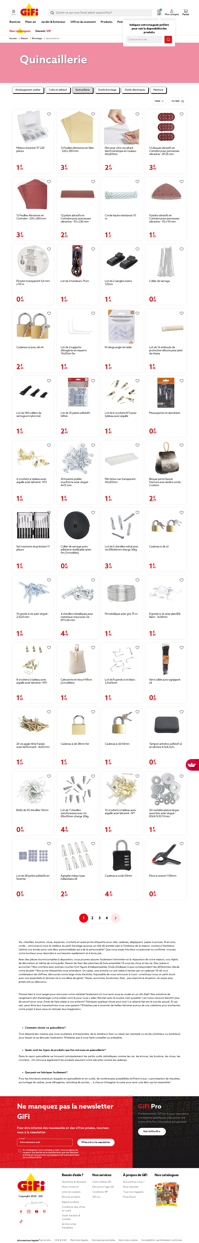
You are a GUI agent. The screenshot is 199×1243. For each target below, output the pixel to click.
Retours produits (71, 1197)
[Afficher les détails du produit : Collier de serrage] (166, 261)
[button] (159, 12)
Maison (24, 38)
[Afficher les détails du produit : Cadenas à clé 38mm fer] (77, 723)
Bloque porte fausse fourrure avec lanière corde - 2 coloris (165, 482)
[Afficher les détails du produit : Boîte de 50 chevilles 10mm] (33, 789)
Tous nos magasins (133, 1192)
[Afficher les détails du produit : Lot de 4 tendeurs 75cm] (77, 261)
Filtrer (175, 101)
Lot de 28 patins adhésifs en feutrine (32, 877)
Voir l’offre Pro (152, 1131)
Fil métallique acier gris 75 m (121, 614)
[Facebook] (21, 1211)
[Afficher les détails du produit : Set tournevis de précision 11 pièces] (33, 525)
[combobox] (100, 12)
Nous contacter (70, 1187)
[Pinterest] (44, 1211)
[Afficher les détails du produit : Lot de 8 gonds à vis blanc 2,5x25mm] (121, 659)
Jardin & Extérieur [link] (53, 22)
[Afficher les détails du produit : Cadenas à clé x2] (166, 525)
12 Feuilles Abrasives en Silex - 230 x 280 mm (77, 149)
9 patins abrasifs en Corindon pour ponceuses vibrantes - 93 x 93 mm (164, 218)
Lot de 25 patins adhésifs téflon (75, 414)
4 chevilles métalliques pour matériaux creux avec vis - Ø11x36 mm (77, 617)
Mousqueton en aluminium (164, 413)
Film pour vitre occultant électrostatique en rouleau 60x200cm (120, 151)
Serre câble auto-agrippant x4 (164, 681)
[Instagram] (29, 1211)
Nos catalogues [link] (19, 31)
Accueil (13, 38)
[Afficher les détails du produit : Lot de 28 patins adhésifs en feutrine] (33, 855)
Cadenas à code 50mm (118, 875)
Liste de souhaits (71, 1192)
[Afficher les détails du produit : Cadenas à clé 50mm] (121, 723)
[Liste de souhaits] (49, 114)
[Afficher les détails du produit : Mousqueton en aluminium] (166, 392)
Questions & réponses (74, 1182)
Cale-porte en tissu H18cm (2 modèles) (76, 681)
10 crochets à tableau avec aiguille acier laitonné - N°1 (120, 812)
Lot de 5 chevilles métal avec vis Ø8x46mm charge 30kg (121, 548)
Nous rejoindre (131, 1187)
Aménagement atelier (27, 90)
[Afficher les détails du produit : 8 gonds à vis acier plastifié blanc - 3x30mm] (166, 592)
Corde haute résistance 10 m (120, 217)
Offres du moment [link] (83, 22)
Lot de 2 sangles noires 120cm (118, 283)
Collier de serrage (159, 281)
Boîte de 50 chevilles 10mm (32, 810)
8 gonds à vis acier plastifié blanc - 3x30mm (164, 615)
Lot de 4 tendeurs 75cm (75, 281)
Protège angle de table (118, 347)
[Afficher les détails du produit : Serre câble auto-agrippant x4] (166, 659)
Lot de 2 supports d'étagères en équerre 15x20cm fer (74, 350)
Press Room (129, 1197)
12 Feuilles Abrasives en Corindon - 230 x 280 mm (31, 217)
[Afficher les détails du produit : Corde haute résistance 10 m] (121, 194)
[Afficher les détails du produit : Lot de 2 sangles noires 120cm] (121, 261)
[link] (106, 26)
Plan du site (44, 1240)
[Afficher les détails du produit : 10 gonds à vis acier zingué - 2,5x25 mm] (33, 592)
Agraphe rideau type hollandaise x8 (73, 877)
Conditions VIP (100, 1192)
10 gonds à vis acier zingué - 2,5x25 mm (32, 615)
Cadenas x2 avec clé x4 (30, 347)
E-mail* (22, 1139)
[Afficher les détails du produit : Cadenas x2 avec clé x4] (33, 326)
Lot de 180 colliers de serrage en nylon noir (28, 414)
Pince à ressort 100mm (162, 875)
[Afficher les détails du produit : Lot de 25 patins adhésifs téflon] (77, 392)
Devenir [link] (43, 31)
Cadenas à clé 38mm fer (75, 744)
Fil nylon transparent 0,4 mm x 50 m (33, 283)
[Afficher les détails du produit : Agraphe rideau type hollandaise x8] (77, 855)
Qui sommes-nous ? (133, 1182)
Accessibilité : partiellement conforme (161, 1240)
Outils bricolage (107, 90)
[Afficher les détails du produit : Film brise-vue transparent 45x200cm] (121, 458)
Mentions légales (79, 1240)
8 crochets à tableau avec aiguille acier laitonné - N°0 (31, 681)
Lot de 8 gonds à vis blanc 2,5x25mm (120, 681)
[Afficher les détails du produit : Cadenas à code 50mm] (121, 855)
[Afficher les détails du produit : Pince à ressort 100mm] (166, 855)
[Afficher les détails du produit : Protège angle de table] (121, 326)
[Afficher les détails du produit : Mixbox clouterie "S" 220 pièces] (33, 126)
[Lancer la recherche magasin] (168, 39)
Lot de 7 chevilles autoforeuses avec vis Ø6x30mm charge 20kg (75, 813)
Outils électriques (135, 90)
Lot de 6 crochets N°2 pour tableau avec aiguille (121, 414)
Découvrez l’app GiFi (103, 1187)
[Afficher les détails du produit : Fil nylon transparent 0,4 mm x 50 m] (33, 261)
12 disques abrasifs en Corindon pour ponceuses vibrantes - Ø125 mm (164, 151)
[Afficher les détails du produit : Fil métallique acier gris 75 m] (121, 592)
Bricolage (37, 38)
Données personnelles (103, 1240)
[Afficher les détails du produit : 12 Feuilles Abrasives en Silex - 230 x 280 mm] (77, 126)
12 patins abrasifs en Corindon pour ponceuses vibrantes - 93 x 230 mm (76, 218)
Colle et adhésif (58, 90)
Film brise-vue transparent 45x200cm (120, 481)
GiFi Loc (96, 1197)
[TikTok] (21, 1221)
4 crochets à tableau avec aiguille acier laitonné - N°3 (31, 481)
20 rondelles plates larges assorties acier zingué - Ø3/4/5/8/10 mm (164, 813)
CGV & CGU (60, 1240)
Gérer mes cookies (128, 1240)
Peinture (158, 90)
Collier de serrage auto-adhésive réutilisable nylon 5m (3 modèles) (76, 549)
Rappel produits (70, 1202)
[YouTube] (36, 1211)
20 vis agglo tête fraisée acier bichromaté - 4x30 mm (32, 745)
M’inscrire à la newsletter (96, 1142)
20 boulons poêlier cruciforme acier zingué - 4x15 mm (75, 482)
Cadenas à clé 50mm (117, 744)
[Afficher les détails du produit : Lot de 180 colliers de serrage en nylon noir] (33, 392)
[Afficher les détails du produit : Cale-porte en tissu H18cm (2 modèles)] (77, 659)
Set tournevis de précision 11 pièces (33, 548)
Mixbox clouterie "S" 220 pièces (30, 149)
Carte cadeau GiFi (101, 1182)
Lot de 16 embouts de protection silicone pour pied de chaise (165, 350)
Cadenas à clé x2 (159, 546)
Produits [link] (106, 22)
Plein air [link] (30, 22)
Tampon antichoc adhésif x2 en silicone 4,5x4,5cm (165, 745)
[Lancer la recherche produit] (52, 12)
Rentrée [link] (14, 22)
